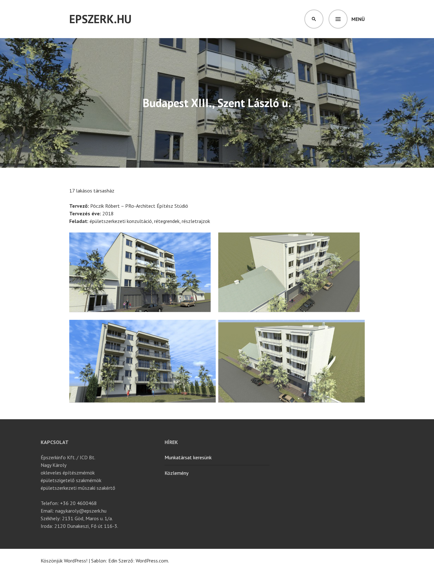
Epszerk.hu (100, 18)
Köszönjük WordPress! (64, 560)
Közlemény (176, 473)
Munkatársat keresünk (188, 457)
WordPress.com (152, 560)
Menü (358, 19)
